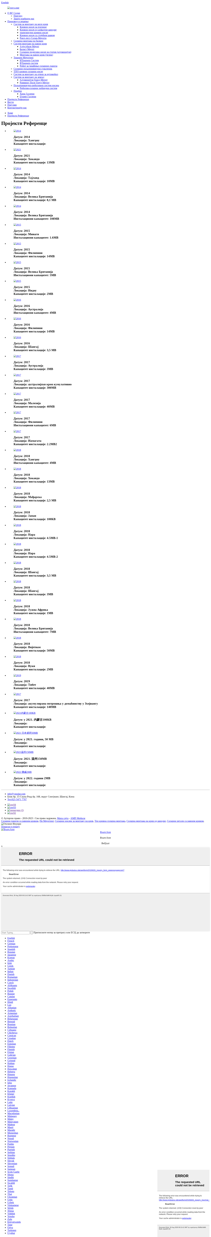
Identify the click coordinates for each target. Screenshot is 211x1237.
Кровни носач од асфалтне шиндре (38, 29)
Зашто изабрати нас (24, 18)
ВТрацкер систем (29, 63)
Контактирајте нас (17, 107)
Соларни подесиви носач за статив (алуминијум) (45, 52)
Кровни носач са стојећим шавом (37, 35)
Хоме (10, 113)
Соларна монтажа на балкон (28, 41)
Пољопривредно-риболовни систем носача (36, 85)
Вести (10, 102)
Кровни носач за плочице (33, 27)
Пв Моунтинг (47, 821)
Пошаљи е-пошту (10, 826)
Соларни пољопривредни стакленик (33, 68)
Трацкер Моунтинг (24, 57)
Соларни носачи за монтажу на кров (74, 821)
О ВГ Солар (13, 13)
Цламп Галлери (28, 96)
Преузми (12, 105)
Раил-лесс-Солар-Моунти (33, 38)
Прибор (18, 91)
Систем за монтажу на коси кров (31, 24)
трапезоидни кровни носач (34, 32)
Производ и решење (18, 21)
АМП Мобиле (77, 818)
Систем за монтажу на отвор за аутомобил (36, 74)
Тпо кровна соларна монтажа (110, 821)
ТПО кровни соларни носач (28, 71)
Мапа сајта (62, 818)
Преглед (18, 16)
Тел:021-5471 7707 (17, 799)
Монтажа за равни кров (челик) (36, 54)
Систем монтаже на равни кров (30, 43)
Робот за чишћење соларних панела (38, 66)
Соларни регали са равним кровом (185, 821)
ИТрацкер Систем (29, 60)
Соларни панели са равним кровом (19, 821)
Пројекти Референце (18, 99)
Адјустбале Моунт (29, 46)
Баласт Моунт (27, 49)
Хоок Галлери (27, 93)
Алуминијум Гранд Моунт (34, 80)
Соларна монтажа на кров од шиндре (146, 821)
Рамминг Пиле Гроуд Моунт (34, 82)
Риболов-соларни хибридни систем (38, 88)
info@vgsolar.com (16, 794)
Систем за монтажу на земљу (29, 77)
